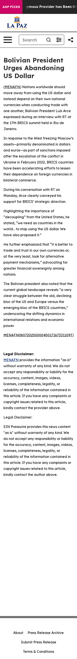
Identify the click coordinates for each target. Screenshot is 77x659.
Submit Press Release (38, 642)
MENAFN (12, 87)
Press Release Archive (46, 633)
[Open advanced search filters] (59, 40)
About (18, 633)
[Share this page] (71, 40)
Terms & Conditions (38, 651)
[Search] (48, 40)
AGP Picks (11, 7)
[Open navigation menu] (7, 40)
